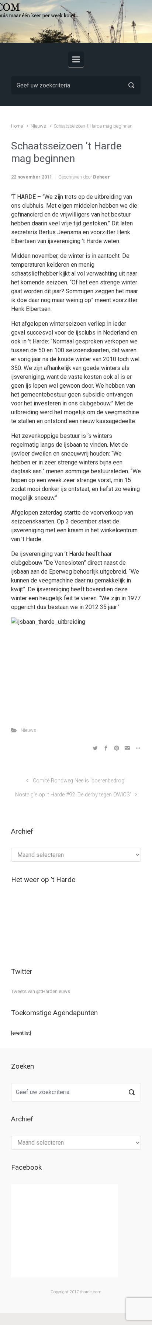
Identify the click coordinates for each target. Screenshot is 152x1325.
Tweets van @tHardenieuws (40, 991)
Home (17, 126)
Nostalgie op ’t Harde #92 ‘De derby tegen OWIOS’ (73, 795)
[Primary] (76, 59)
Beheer (101, 177)
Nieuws (38, 126)
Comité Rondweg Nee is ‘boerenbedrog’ (79, 781)
